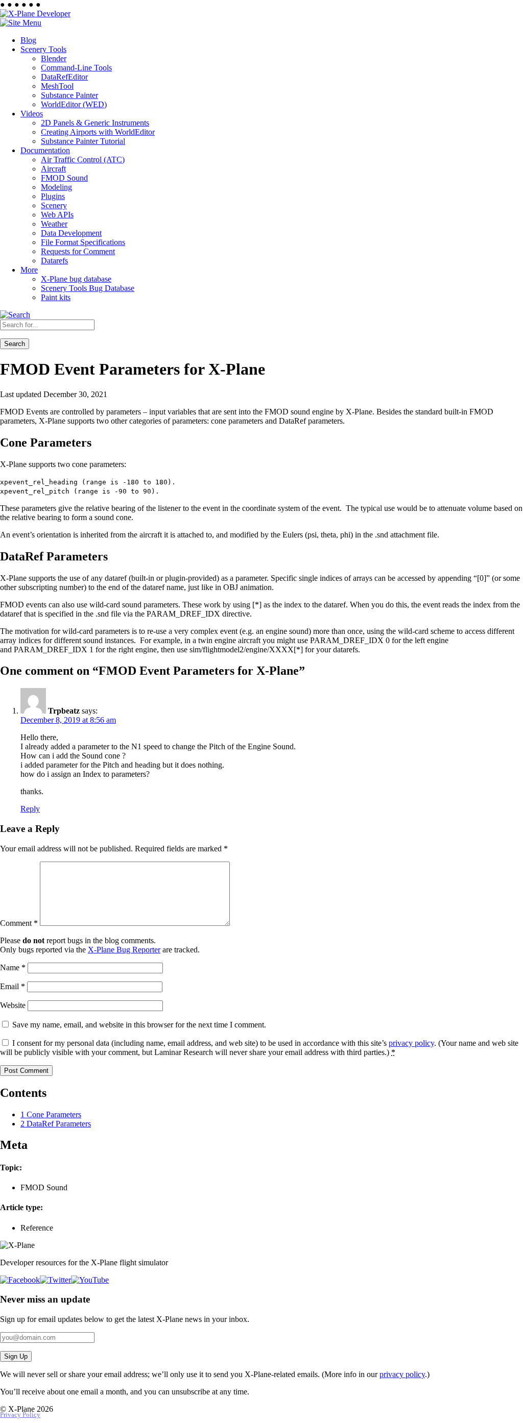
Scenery (54, 205)
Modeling (56, 187)
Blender (53, 58)
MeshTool (57, 86)
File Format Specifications (83, 242)
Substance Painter (69, 95)
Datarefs (54, 260)
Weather (54, 223)
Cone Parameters (50, 1114)
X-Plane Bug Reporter (124, 949)
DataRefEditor (64, 76)
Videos (31, 113)
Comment (19, 923)
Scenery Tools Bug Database (87, 288)
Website (13, 1005)
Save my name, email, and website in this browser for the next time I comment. (139, 1024)
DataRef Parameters (55, 1123)
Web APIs (57, 214)
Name (13, 967)
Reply (30, 808)
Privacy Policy (20, 1414)
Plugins (53, 196)
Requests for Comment (78, 251)
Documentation (45, 150)
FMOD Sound (64, 178)
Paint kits (55, 297)
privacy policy (411, 1043)
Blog (28, 40)
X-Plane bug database (76, 279)
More (29, 269)
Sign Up (16, 1356)
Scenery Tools (43, 49)
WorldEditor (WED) (74, 104)
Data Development (71, 233)
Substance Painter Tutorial (83, 141)
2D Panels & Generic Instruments (95, 122)
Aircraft (53, 168)
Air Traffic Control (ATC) (83, 159)
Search (14, 344)
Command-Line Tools (76, 67)
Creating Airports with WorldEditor (98, 132)
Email (12, 986)
